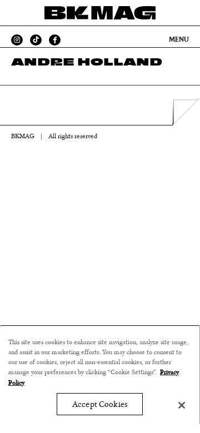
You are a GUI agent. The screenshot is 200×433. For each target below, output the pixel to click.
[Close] (181, 405)
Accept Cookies (99, 404)
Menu (179, 39)
